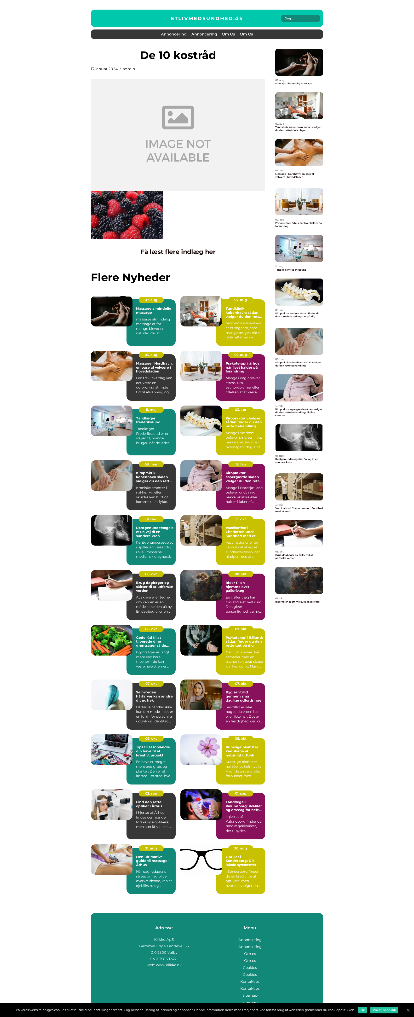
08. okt (151, 574)
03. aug (151, 355)
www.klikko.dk (169, 965)
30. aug (240, 848)
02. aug (240, 355)
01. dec (151, 519)
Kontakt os (249, 981)
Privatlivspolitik (384, 1010)
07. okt (241, 629)
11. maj (151, 409)
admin (129, 69)
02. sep (151, 793)
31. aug (151, 848)
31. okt (241, 519)
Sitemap (250, 995)
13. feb (241, 464)
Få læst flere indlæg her (178, 251)
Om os (228, 34)
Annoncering (174, 34)
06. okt (151, 738)
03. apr (241, 409)
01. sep (240, 793)
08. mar (151, 464)
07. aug (151, 300)
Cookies (250, 967)
